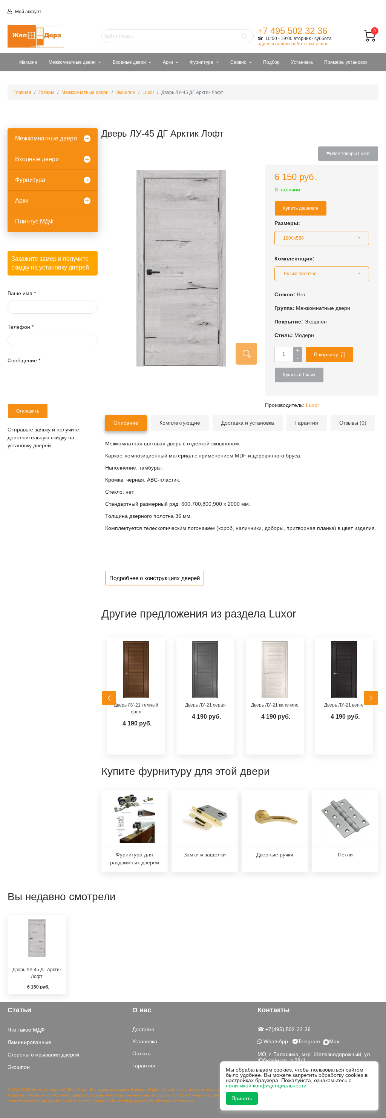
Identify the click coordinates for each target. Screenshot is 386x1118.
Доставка (143, 1029)
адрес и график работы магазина (293, 43)
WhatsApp (275, 1041)
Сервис (238, 62)
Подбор (271, 62)
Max (334, 1041)
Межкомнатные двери (72, 62)
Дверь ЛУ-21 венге (344, 705)
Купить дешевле (300, 208)
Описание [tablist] (125, 423)
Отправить (27, 411)
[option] (136, 698)
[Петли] (345, 818)
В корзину (326, 354)
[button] (321, 238)
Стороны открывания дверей (43, 1054)
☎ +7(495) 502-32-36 (284, 1029)
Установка (302, 62)
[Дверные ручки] (274, 818)
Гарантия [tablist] (306, 423)
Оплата (141, 1053)
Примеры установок (345, 62)
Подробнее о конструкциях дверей (154, 578)
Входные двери (129, 62)
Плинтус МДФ (34, 221)
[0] (369, 40)
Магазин (28, 62)
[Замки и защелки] (204, 818)
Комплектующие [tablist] (179, 423)
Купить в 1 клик (299, 374)
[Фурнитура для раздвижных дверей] (134, 818)
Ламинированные (29, 1042)
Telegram (310, 1041)
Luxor (312, 405)
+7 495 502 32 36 (292, 31)
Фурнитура (201, 62)
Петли (345, 855)
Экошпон (19, 1067)
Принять (241, 1098)
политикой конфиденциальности (266, 1086)
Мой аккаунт (27, 11)
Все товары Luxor (350, 153)
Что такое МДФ (26, 1029)
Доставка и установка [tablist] (247, 423)
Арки (168, 62)
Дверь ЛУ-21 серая (205, 705)
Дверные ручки (274, 855)
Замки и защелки (205, 855)
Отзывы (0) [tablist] (352, 423)
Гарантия (143, 1066)
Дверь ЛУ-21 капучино (275, 705)
